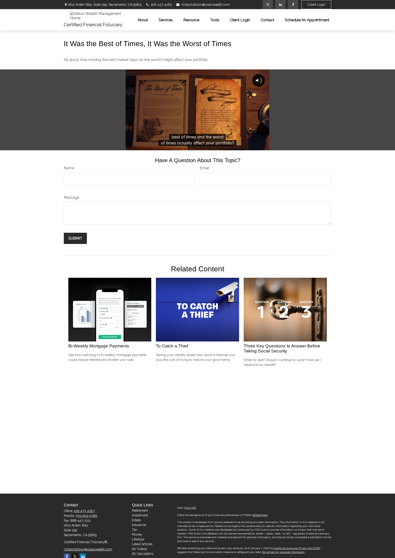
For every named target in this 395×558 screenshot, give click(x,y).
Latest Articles (142, 544)
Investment (140, 515)
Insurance (139, 525)
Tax (134, 530)
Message (71, 197)
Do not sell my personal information (283, 552)
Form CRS (190, 507)
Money (137, 534)
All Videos (139, 549)
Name (69, 168)
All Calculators (142, 553)
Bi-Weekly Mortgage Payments (98, 346)
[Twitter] (268, 4)
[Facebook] (293, 4)
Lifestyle (138, 539)
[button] (143, 20)
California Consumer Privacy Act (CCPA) (297, 548)
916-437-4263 (161, 4)
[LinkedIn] (280, 4)
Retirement (140, 510)
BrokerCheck (260, 515)
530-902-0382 (86, 516)
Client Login (316, 4)
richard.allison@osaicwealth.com (205, 4)
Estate (136, 520)
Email (204, 168)
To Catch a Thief (172, 346)
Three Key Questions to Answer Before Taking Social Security (282, 348)
